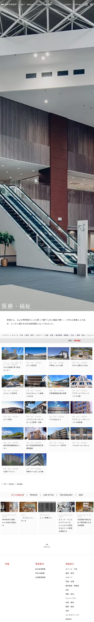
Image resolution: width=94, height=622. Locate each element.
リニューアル (71, 598)
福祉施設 (77, 340)
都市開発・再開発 (62, 335)
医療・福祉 (70, 606)
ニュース (58, 4)
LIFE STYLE (48, 495)
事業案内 (30, 4)
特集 (22, 4)
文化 (72, 335)
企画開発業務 (40, 577)
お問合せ (77, 4)
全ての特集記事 (17, 495)
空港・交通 (49, 335)
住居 (67, 611)
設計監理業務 (40, 569)
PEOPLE (33, 495)
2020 (81, 495)
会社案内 (67, 4)
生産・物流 (70, 602)
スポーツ (39, 335)
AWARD (69, 619)
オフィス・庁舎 (17, 335)
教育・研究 (30, 335)
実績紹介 (39, 4)
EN (84, 4)
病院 (70, 340)
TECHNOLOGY (66, 495)
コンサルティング (72, 615)
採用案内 (49, 4)
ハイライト (6, 335)
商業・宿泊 (81, 335)
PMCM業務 (40, 573)
